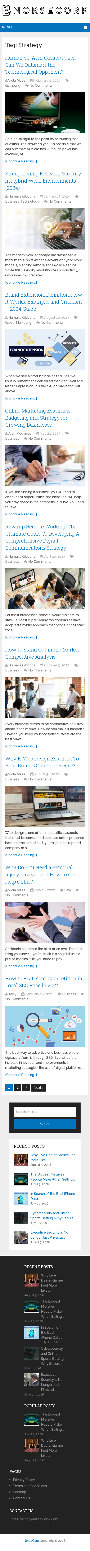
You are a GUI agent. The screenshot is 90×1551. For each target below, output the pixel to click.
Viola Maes (16, 80)
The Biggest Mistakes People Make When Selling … (52, 1176)
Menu (7, 27)
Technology (30, 201)
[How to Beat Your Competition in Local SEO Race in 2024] (45, 1026)
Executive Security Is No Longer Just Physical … (49, 1234)
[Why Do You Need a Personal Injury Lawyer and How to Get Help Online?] (45, 922)
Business (12, 201)
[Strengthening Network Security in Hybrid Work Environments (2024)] (45, 228)
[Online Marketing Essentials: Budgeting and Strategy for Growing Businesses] (45, 465)
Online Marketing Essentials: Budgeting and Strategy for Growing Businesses (38, 417)
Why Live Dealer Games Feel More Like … (53, 1157)
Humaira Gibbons (21, 196)
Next (38, 1088)
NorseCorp (31, 1540)
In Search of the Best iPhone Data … (52, 1196)
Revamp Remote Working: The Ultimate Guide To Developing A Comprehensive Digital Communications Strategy (42, 537)
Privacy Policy (24, 1480)
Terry (12, 994)
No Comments (41, 86)
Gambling (12, 86)
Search (45, 1124)
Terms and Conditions (30, 1486)
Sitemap (19, 1492)
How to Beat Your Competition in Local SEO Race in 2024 (43, 982)
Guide (9, 323)
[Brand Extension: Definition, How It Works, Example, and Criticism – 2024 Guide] (45, 349)
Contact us (21, 1498)
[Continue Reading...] (21, 161)
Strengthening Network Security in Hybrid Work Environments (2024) (43, 180)
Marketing (23, 323)
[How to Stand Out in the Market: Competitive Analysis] (45, 697)
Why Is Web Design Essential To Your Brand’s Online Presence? (42, 762)
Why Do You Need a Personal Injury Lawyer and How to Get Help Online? (40, 874)
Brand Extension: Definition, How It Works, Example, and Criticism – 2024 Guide (43, 301)
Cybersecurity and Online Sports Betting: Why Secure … (53, 1215)
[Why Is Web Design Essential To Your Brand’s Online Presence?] (45, 806)
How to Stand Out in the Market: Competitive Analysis (42, 653)
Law (67, 890)
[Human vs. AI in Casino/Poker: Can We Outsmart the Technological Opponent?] (45, 112)
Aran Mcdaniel (19, 433)
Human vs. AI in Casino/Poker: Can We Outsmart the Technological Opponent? (40, 64)
